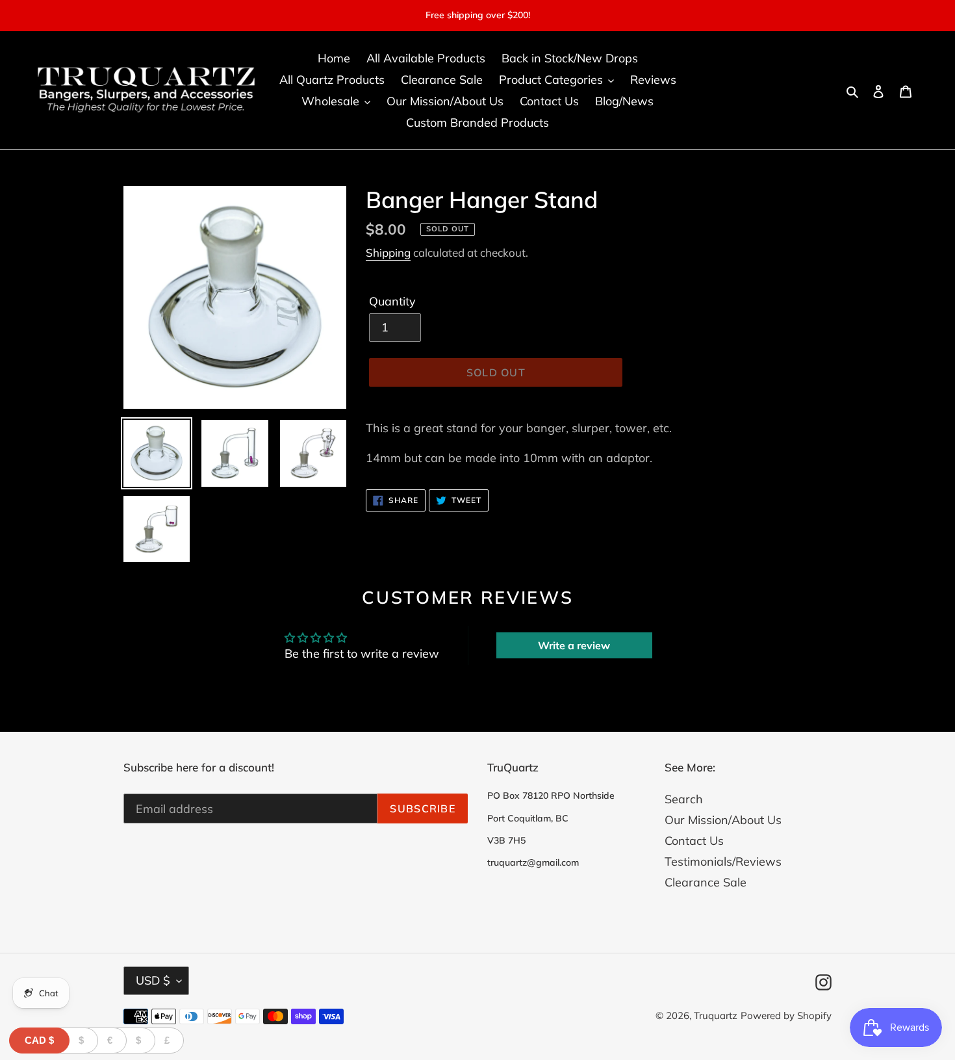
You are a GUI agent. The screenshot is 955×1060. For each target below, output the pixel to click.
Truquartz (715, 1015)
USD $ (153, 980)
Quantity (392, 301)
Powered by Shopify (786, 1015)
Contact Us (694, 840)
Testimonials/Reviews (723, 861)
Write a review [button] (574, 645)
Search (684, 799)
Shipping (388, 252)
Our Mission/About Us (723, 819)
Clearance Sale (705, 882)
